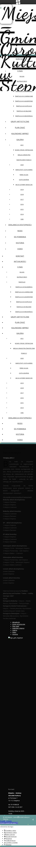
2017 (22, 199)
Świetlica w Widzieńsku (24, 116)
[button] (9, 823)
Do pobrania (20, 237)
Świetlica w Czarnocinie (24, 96)
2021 (22, 145)
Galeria (20, 140)
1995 (22, 219)
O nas (20, 71)
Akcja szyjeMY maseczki (24, 185)
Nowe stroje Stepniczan (24, 150)
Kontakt (20, 59)
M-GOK (22, 76)
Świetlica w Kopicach (24, 106)
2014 (22, 214)
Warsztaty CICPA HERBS (24, 170)
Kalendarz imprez (20, 133)
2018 (22, 194)
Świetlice (22, 86)
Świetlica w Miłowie (24, 111)
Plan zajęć (20, 127)
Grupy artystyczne (20, 121)
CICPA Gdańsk (24, 180)
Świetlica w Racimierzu (24, 91)
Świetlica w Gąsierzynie (24, 101)
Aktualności (20, 65)
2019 (22, 189)
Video (20, 249)
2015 (22, 209)
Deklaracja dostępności (20, 225)
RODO (20, 231)
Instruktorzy (22, 81)
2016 (22, 204)
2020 (22, 165)
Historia (20, 243)
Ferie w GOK (24, 175)
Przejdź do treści (6, 821)
